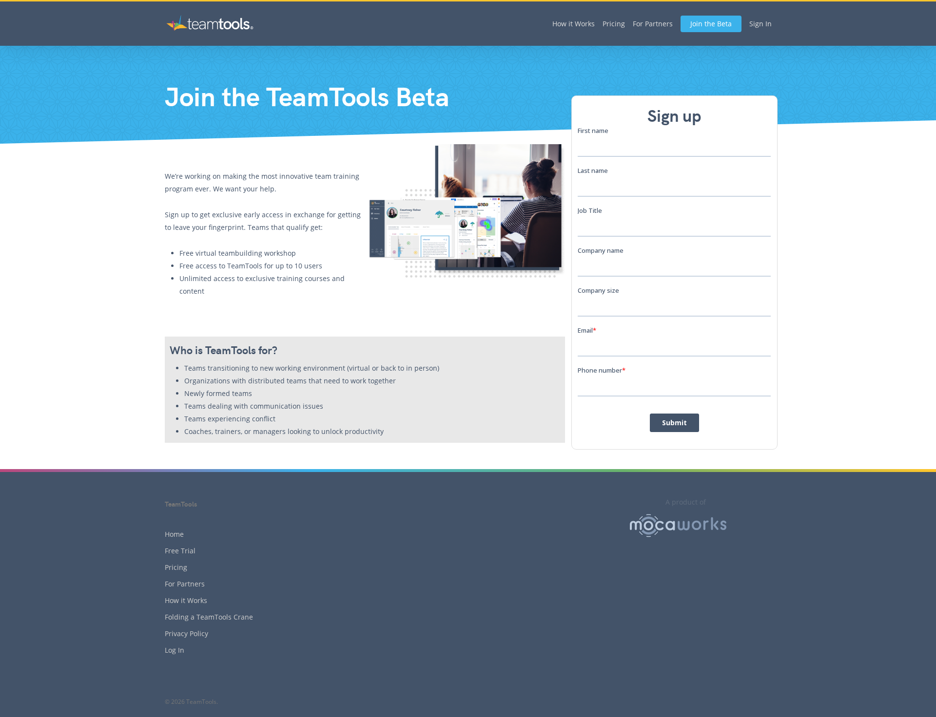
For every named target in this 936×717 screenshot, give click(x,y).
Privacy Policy (186, 633)
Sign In (760, 23)
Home (174, 534)
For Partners (653, 23)
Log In (174, 650)
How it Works (573, 23)
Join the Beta (711, 23)
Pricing (614, 23)
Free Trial (180, 550)
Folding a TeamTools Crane (209, 617)
